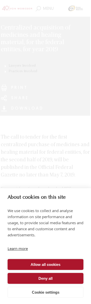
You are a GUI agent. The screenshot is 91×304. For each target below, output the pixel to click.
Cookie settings (45, 292)
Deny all (45, 278)
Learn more (18, 248)
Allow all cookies (45, 264)
